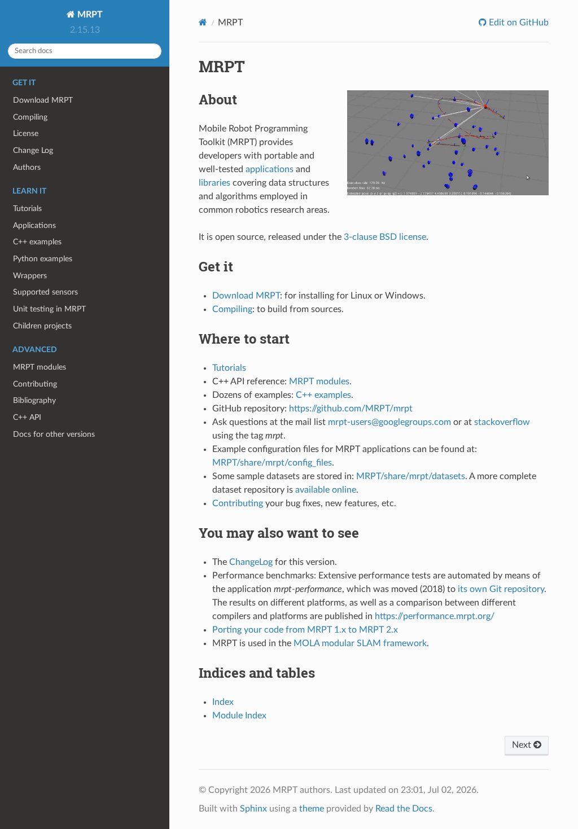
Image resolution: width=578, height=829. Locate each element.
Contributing (35, 384)
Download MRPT (43, 100)
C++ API (27, 417)
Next (522, 744)
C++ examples (37, 242)
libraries (214, 182)
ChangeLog (251, 562)
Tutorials (27, 208)
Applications (34, 225)
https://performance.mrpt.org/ (434, 616)
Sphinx (253, 808)
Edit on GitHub (518, 22)
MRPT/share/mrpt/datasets (410, 476)
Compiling (30, 117)
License (25, 133)
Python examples (42, 259)
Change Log (33, 150)
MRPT (89, 14)
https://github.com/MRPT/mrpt (351, 408)
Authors (27, 167)
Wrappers (30, 275)
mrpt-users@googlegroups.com (389, 422)
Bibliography (34, 400)
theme (311, 808)
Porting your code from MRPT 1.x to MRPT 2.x (305, 629)
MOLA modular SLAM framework (360, 643)
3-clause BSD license (385, 237)
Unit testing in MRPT (49, 309)
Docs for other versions (54, 434)
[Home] (203, 22)
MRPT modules (39, 367)
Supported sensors (45, 292)
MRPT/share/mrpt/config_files (272, 462)
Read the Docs (403, 808)
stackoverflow (502, 422)
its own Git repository (501, 589)
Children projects (42, 326)
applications (270, 169)
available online (325, 489)
